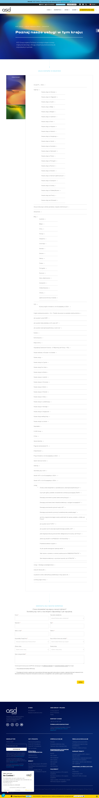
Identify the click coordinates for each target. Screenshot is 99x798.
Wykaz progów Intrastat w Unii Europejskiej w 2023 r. (54, 306)
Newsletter (37, 426)
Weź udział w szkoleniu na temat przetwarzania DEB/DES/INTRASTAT (60, 553)
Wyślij (80, 682)
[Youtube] (21, 724)
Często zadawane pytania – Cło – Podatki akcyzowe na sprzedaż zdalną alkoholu (57, 313)
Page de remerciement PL (41, 446)
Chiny (41, 229)
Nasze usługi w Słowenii (48, 170)
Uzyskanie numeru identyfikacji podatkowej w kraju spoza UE (51, 574)
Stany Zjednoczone (44, 278)
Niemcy (41, 258)
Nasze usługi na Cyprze (40, 362)
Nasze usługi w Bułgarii (48, 111)
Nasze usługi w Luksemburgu (42, 401)
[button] (3, 795)
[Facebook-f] (12, 724)
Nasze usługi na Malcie (40, 372)
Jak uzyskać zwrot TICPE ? (47, 524)
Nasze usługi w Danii (47, 121)
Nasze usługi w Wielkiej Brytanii (50, 190)
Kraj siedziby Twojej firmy (21, 638)
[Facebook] (83, 4)
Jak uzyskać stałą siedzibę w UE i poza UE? (46, 323)
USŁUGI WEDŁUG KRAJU (33, 26)
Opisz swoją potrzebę (20, 654)
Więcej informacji (74, 1)
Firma (16, 615)
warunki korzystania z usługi (61, 665)
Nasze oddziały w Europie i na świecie (44, 352)
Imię (51, 622)
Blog (35, 216)
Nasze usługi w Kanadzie (48, 146)
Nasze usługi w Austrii (47, 102)
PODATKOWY (38, 451)
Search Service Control (40, 461)
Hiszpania (42, 238)
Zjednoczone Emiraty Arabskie (47, 297)
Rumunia (41, 273)
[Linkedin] (80, 4)
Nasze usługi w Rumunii (48, 166)
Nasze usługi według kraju (41, 416)
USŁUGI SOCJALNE (39, 570)
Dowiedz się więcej (78, 796)
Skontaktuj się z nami (40, 470)
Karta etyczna (38, 337)
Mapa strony (37, 342)
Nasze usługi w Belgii (47, 107)
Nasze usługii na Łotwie (40, 421)
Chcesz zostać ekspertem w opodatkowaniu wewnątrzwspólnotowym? (60, 487)
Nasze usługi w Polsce (47, 156)
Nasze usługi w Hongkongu (49, 136)
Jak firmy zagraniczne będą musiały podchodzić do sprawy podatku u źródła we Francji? (62, 518)
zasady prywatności (15, 765)
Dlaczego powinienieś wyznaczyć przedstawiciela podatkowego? (58, 512)
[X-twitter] (86, 4)
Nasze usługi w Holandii (48, 131)
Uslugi (35, 485)
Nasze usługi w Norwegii (41, 406)
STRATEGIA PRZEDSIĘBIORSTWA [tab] (15, 107)
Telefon (52, 630)
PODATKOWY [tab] (16, 77)
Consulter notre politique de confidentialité (11, 785)
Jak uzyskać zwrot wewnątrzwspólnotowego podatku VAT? (56, 529)
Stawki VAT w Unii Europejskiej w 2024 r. (45, 480)
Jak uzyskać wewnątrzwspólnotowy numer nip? (47, 328)
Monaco (41, 253)
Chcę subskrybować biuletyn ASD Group (25, 668)
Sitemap (36, 465)
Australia (41, 219)
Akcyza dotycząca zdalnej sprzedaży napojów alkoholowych (51, 207)
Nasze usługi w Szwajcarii (48, 180)
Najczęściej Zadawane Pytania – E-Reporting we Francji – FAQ (51, 347)
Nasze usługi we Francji (48, 195)
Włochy (41, 293)
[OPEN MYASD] (69, 10)
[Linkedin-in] (7, 724)
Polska (41, 263)
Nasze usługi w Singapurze (41, 411)
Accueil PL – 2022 (39, 85)
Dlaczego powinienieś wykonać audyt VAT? (52, 507)
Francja (41, 233)
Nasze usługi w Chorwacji (41, 382)
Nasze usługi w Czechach (48, 116)
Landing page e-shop (40, 579)
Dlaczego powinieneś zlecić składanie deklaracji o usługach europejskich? (60, 502)
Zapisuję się (16, 749)
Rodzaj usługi (53, 646)
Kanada (41, 248)
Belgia (41, 224)
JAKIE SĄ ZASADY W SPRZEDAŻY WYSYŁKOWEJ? (54, 538)
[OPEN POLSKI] (96, 4)
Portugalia (42, 268)
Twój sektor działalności (55, 615)
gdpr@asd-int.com (13, 762)
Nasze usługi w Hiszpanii (48, 126)
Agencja (36, 89)
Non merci (6, 790)
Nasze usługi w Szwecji (47, 185)
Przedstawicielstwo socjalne (48, 543)
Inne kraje (42, 243)
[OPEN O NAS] (51, 10)
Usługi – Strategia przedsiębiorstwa (44, 565)
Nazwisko (17, 622)
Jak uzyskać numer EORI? (41, 318)
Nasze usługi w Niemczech (48, 151)
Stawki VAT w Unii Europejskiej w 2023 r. (45, 475)
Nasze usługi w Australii (40, 377)
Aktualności (37, 211)
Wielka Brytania (43, 288)
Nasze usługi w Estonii (40, 387)
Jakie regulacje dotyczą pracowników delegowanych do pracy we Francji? (60, 533)
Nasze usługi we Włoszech (48, 200)
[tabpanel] (59, 333)
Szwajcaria (42, 283)
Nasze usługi (37, 357)
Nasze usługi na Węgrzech (48, 97)
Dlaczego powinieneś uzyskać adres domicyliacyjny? (54, 497)
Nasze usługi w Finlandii (40, 392)
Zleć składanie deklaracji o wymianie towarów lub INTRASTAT (57, 558)
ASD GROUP (19, 26)
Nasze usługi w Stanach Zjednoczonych (52, 175)
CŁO (35, 304)
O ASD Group (37, 431)
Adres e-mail (18, 630)
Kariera (36, 333)
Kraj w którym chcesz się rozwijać (58, 638)
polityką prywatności (20, 756)
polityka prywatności (48, 665)
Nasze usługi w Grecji (40, 397)
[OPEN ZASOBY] (77, 10)
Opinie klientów (38, 441)
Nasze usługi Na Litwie (40, 367)
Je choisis (17, 790)
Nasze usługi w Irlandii (47, 141)
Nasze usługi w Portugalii (48, 161)
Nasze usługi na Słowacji (48, 92)
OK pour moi (28, 790)
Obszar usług (18, 646)
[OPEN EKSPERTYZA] (61, 10)
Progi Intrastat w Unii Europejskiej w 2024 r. (46, 456)
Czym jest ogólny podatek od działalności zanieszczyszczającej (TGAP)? (60, 492)
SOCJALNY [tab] (16, 92)
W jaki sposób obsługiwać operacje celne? (51, 548)
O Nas (35, 436)
